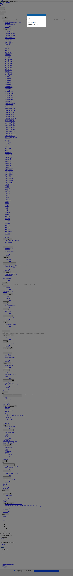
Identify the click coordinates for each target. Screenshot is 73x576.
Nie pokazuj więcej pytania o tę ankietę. (34, 24)
